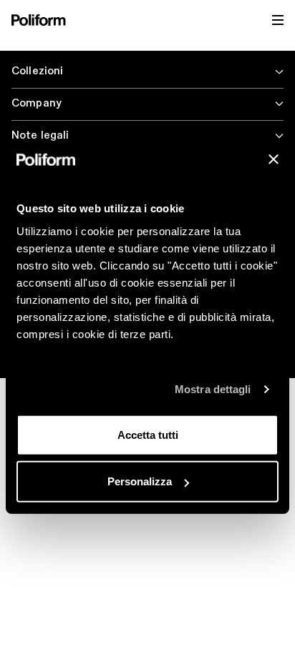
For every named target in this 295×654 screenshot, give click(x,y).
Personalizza (139, 481)
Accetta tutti (147, 434)
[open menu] (278, 20)
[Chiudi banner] (274, 159)
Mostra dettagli (213, 389)
